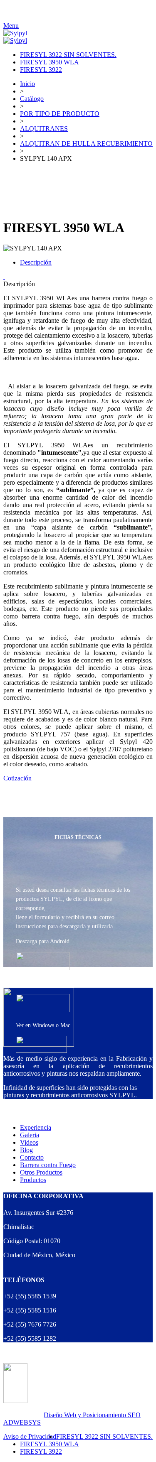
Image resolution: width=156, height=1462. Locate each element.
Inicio (27, 83)
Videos (29, 1142)
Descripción (36, 262)
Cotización (17, 778)
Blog (26, 1149)
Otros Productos (41, 1172)
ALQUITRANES (44, 128)
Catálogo (32, 98)
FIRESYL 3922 (41, 69)
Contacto (32, 1157)
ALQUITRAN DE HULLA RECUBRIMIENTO (86, 143)
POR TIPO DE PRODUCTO (59, 113)
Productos (33, 1179)
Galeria (29, 1134)
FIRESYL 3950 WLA (49, 62)
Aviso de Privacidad (29, 1436)
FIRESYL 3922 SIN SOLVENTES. (68, 54)
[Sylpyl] (15, 33)
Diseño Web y (63, 1414)
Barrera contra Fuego (48, 1164)
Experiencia (35, 1127)
